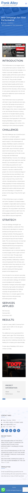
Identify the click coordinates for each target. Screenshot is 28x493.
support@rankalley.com (9, 424)
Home (14, 487)
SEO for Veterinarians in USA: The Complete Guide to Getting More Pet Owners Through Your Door (13, 452)
